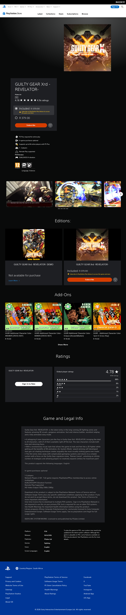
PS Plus (30, 7)
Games (22, 7)
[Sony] (120, 4)
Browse (85, 14)
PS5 (15, 7)
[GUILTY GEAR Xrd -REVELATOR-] (29, 194)
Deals (61, 14)
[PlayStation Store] (13, 13)
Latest (40, 14)
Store (9, 7)
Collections (50, 14)
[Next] (121, 194)
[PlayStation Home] (4, 6)
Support (55, 7)
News (48, 7)
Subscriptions (72, 14)
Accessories (39, 7)
